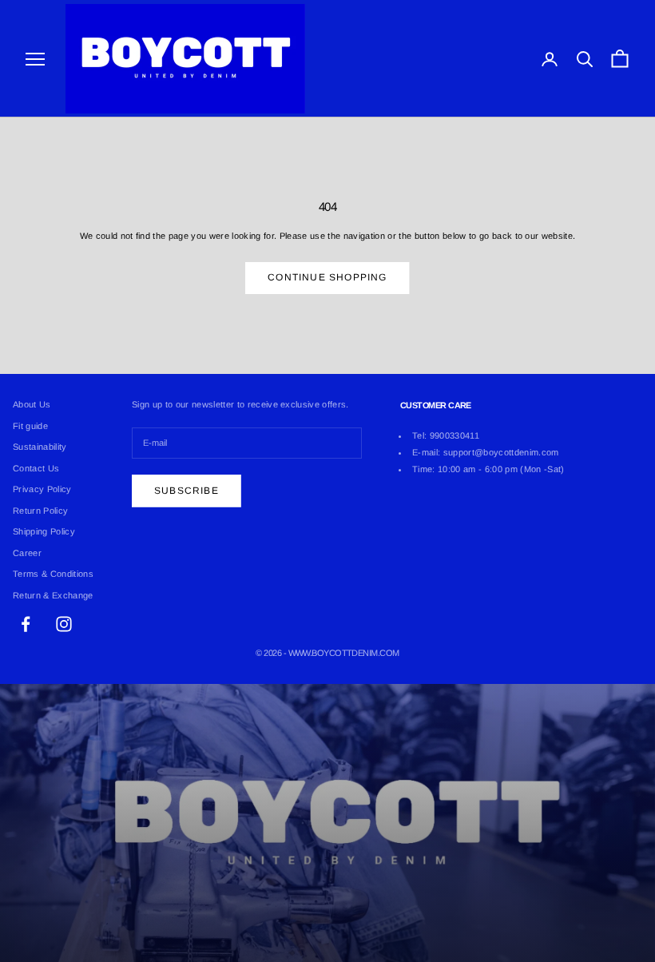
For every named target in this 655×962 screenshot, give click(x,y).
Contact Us (36, 468)
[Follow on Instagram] (63, 624)
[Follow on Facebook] (25, 624)
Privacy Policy (42, 489)
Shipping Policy (44, 531)
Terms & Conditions (53, 573)
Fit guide (30, 426)
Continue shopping (327, 277)
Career (27, 553)
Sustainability (40, 446)
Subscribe (186, 490)
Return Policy (40, 510)
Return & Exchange (53, 595)
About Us (32, 404)
